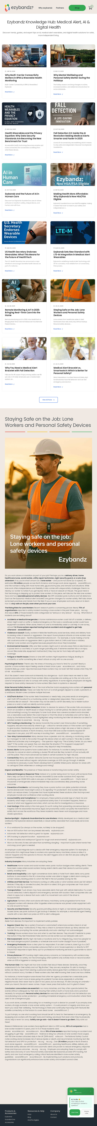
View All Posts (47, 400)
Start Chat (74, 1112)
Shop (77, 8)
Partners (60, 8)
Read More (9, 92)
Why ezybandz (45, 8)
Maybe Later (86, 1112)
